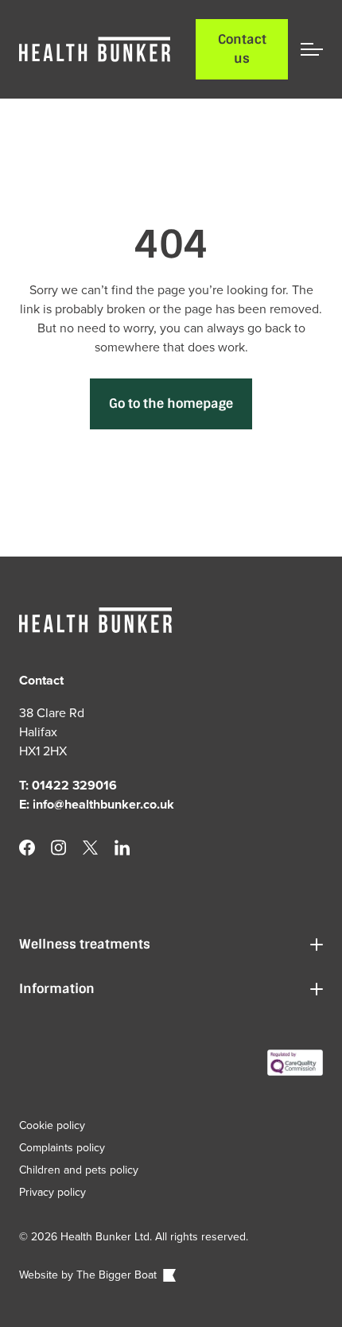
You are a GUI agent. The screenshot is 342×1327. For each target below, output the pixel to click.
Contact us (242, 49)
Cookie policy (52, 1125)
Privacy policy (52, 1192)
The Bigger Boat (118, 1274)
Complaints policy (62, 1147)
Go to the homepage (171, 403)
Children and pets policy (78, 1170)
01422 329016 (74, 785)
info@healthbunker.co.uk (103, 804)
